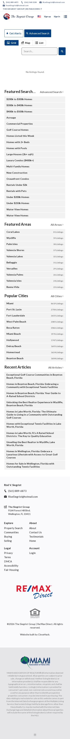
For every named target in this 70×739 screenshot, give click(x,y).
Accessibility (11, 565)
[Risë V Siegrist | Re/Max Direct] (35, 592)
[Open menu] (65, 16)
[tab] (12, 42)
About (33, 523)
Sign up (47, 16)
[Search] (62, 51)
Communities (11, 532)
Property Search (13, 528)
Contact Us (35, 532)
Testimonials (36, 536)
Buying (8, 536)
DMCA (8, 561)
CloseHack (43, 634)
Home (32, 540)
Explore (8, 523)
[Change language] (39, 16)
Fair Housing (11, 569)
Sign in (57, 16)
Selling (8, 540)
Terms (7, 557)
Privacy (8, 552)
